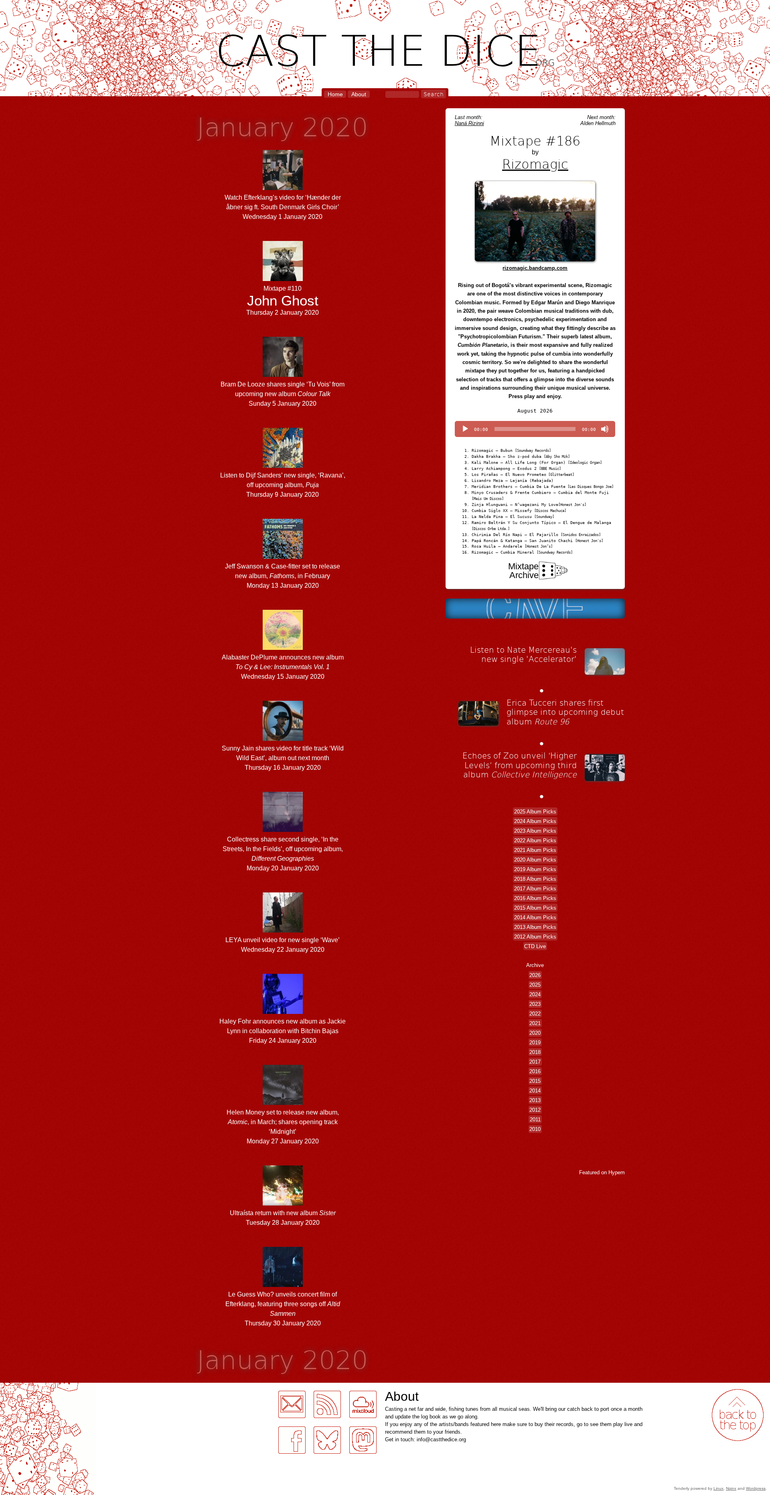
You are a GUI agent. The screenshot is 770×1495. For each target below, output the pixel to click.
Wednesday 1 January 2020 (283, 207)
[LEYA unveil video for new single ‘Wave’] (283, 930)
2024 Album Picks (535, 821)
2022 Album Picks (535, 840)
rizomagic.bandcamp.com (535, 268)
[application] (535, 429)
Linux (718, 1488)
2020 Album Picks (535, 859)
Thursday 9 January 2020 (282, 485)
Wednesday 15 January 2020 (283, 667)
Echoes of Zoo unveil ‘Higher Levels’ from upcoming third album (519, 765)
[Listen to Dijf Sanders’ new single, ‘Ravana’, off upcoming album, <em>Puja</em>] (283, 465)
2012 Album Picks (535, 936)
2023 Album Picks (535, 830)
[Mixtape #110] (283, 278)
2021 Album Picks (535, 850)
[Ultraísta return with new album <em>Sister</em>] (283, 1203)
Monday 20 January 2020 (283, 854)
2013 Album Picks (535, 927)
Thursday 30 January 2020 (282, 1309)
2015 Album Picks (535, 907)
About (358, 94)
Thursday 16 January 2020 (283, 758)
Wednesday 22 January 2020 (282, 945)
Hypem (616, 1172)
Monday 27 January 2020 (283, 1127)
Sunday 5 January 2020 (282, 394)
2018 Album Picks (535, 879)
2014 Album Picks (535, 917)
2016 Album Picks (535, 898)
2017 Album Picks (535, 888)
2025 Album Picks (535, 811)
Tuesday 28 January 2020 (283, 1218)
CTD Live (535, 946)
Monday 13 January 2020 (282, 576)
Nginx (731, 1488)
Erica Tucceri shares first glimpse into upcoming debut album (565, 712)
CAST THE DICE (385, 48)
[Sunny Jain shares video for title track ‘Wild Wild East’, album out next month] (283, 738)
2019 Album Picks (535, 869)
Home (335, 94)
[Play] (465, 429)
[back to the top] (738, 1415)
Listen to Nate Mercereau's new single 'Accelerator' (523, 654)
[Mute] (605, 429)
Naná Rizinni (469, 123)
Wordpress (756, 1488)
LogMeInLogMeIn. (25, 1387)
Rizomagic (535, 163)
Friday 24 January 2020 (282, 1031)
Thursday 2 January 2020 (282, 300)
